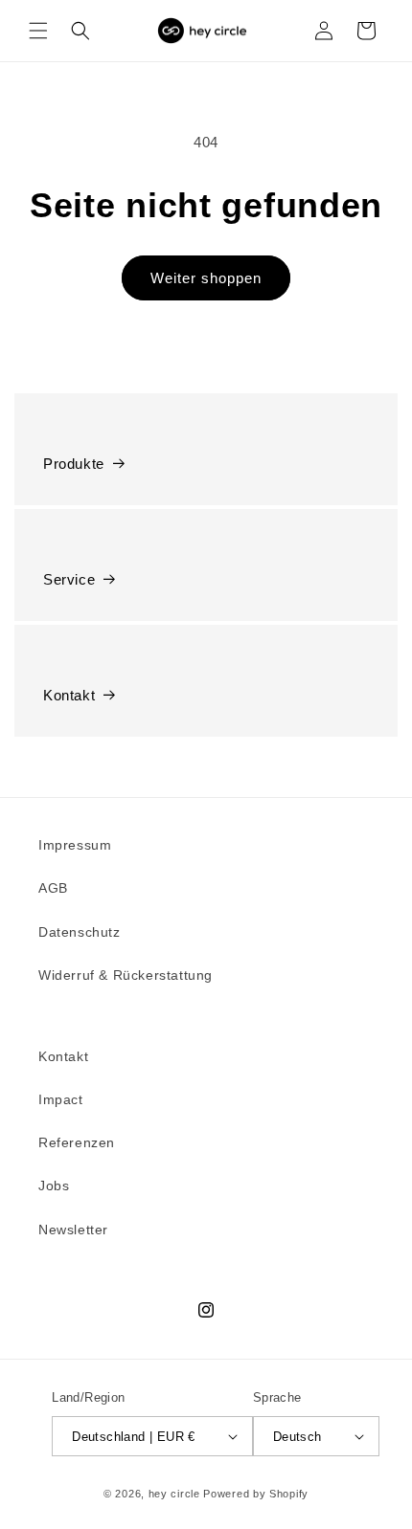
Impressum (74, 845)
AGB (53, 888)
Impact (60, 1099)
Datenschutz (79, 932)
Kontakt (69, 695)
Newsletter (73, 1229)
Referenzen (76, 1142)
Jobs (53, 1185)
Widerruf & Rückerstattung (125, 975)
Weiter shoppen (206, 278)
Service (69, 579)
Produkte (73, 463)
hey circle (174, 1493)
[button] (38, 31)
